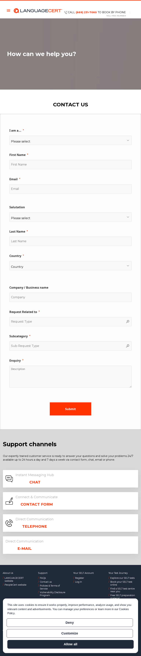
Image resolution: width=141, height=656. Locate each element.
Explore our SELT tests (122, 578)
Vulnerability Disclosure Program (52, 594)
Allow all (70, 644)
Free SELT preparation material (122, 597)
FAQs (43, 578)
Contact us (46, 581)
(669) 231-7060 (86, 12)
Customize (69, 633)
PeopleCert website (15, 584)
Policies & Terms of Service (50, 587)
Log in (78, 581)
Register (79, 578)
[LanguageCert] (38, 10)
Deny (70, 622)
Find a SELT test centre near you (122, 590)
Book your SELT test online (121, 583)
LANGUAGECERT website (14, 579)
